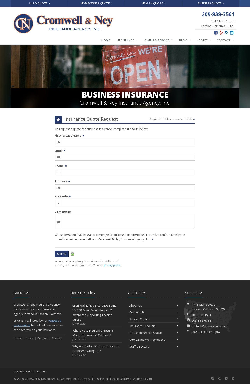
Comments (63, 211)
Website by (143, 378)
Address (62, 181)
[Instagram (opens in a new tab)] (226, 32)
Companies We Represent (147, 339)
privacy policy (112, 265)
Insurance (127, 40)
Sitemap (57, 338)
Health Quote (153, 3)
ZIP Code (63, 196)
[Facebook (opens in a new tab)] (216, 32)
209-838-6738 (201, 320)
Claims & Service (158, 40)
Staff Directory (139, 346)
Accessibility (120, 378)
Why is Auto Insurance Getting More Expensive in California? (92, 334)
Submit (61, 254)
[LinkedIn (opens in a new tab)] (231, 32)
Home (105, 40)
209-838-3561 (201, 315)
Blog (184, 40)
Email (60, 151)
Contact (225, 40)
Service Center (139, 319)
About (203, 40)
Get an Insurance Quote (145, 333)
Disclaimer (101, 378)
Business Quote (210, 3)
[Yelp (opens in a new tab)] (221, 32)
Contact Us (136, 312)
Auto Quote (38, 3)
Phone (61, 166)
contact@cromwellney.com (209, 326)
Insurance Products (142, 326)
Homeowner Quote (96, 3)
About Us (135, 305)
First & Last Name (70, 135)
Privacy (85, 378)
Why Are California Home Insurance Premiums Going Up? (96, 350)
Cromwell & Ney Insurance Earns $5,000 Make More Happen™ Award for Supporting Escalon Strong (94, 314)
